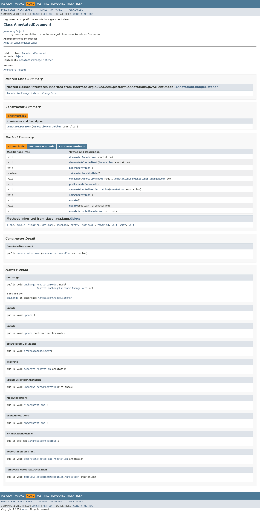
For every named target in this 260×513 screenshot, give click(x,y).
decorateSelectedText (83, 162)
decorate (74, 157)
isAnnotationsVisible (83, 173)
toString (103, 224)
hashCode (62, 224)
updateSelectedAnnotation (86, 211)
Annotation (89, 157)
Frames (43, 10)
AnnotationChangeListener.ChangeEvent (32, 93)
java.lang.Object (14, 31)
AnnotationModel (92, 178)
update (73, 200)
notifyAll (88, 224)
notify (75, 224)
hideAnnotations (79, 167)
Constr (36, 14)
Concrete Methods (72, 146)
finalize (33, 224)
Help (79, 4)
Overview (6, 4)
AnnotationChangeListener (20, 42)
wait (114, 224)
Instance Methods (41, 146)
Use (39, 4)
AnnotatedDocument (34, 53)
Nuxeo (25, 509)
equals (21, 224)
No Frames (56, 10)
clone (10, 224)
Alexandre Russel (15, 69)
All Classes (76, 10)
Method (47, 14)
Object (19, 56)
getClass (48, 224)
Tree (46, 4)
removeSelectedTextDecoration (89, 189)
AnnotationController (47, 126)
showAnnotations (79, 194)
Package (19, 4)
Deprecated (58, 4)
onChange (74, 178)
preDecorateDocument (82, 184)
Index (70, 4)
